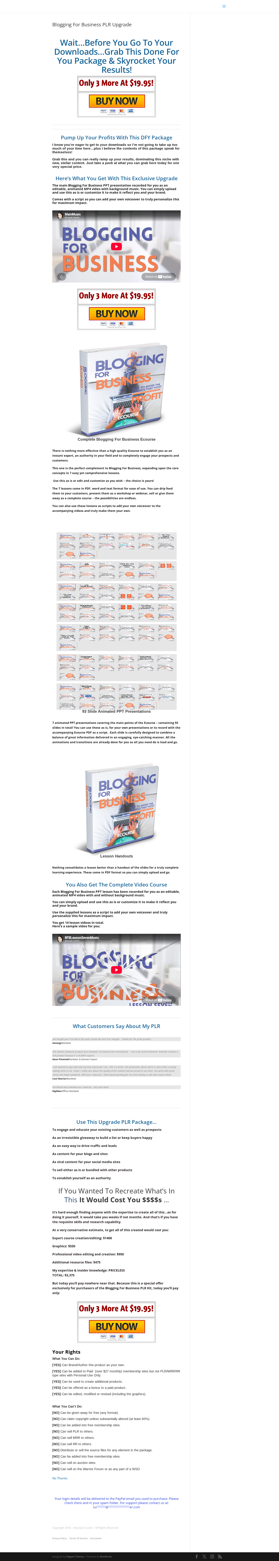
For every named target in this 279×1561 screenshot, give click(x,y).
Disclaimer (96, 1538)
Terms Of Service (78, 1538)
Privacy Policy (59, 1538)
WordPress (106, 1556)
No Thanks (59, 1478)
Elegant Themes (75, 1556)
